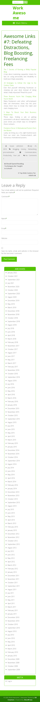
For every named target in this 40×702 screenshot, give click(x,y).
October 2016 (13, 374)
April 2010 (11, 645)
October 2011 (13, 582)
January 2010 (12, 656)
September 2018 (14, 321)
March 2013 (12, 523)
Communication (30, 152)
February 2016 (13, 401)
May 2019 (11, 304)
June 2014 (11, 471)
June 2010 (11, 638)
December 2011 (13, 576)
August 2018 (12, 325)
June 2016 (11, 387)
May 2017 (11, 360)
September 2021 (14, 280)
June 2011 (11, 596)
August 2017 (12, 353)
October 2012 (13, 541)
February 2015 (13, 443)
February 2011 (13, 610)
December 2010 (13, 617)
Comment (5, 196)
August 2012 (12, 548)
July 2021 (11, 283)
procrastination (8, 152)
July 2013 (11, 509)
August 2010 (12, 631)
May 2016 (11, 391)
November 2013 (13, 495)
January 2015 (12, 447)
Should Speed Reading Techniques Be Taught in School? (14, 166)
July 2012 (11, 551)
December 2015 (13, 408)
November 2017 (13, 346)
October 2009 (13, 666)
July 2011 (11, 593)
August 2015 (12, 422)
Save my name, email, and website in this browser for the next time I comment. (20, 252)
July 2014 (11, 468)
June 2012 (11, 555)
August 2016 (12, 381)
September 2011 (14, 586)
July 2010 (11, 635)
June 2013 (11, 513)
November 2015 (13, 412)
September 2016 (14, 377)
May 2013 (11, 516)
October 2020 (13, 290)
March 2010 (12, 649)
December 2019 (13, 300)
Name (3, 218)
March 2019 (12, 307)
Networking (32, 149)
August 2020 (12, 297)
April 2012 (11, 562)
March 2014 (12, 482)
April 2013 (11, 520)
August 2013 (12, 506)
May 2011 (11, 600)
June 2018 (11, 332)
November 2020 (13, 287)
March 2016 (12, 398)
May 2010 (11, 642)
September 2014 (14, 461)
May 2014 (11, 475)
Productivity (7, 155)
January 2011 (12, 614)
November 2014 (13, 454)
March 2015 (12, 440)
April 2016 (11, 394)
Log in (10, 681)
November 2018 (13, 314)
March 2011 (12, 607)
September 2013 (14, 502)
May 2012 (11, 558)
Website (4, 238)
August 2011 (12, 589)
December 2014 (13, 450)
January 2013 (12, 530)
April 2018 (11, 335)
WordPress (28, 700)
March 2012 (12, 565)
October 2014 (13, 457)
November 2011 (13, 579)
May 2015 (11, 433)
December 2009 (13, 659)
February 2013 (13, 527)
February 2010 (13, 652)
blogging (16, 149)
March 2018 (12, 339)
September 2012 (14, 544)
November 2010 (13, 621)
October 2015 (13, 415)
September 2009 (14, 670)
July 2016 (11, 384)
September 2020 (14, 293)
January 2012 (12, 572)
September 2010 (14, 628)
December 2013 (13, 492)
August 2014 (12, 464)
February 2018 (13, 342)
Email (3, 228)
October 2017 (13, 349)
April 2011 (11, 603)
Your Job (16, 155)
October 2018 (13, 318)
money (23, 149)
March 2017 (12, 363)
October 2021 (13, 276)
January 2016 (12, 405)
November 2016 (13, 370)
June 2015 (11, 429)
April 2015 (11, 436)
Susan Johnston (16, 146)
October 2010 (13, 624)
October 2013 (13, 499)
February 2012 (13, 569)
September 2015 (14, 419)
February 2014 (13, 485)
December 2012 (13, 534)
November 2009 (13, 663)
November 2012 (13, 537)
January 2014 (12, 488)
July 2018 (11, 328)
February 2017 (13, 367)
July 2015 (11, 426)
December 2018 (13, 311)
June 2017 (11, 356)
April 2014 (11, 478)
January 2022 (12, 273)
